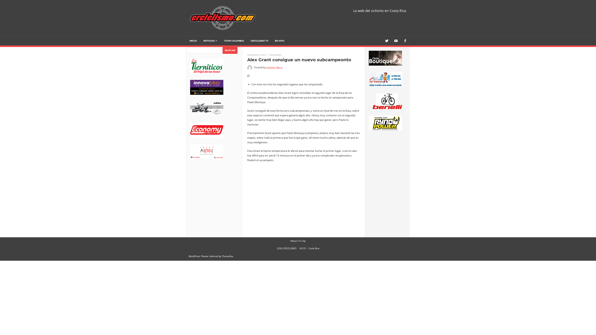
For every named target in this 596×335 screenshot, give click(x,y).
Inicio (193, 40)
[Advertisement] (214, 189)
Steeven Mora (274, 67)
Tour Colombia (234, 40)
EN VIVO (279, 40)
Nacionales (275, 54)
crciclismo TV (259, 40)
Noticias (209, 40)
